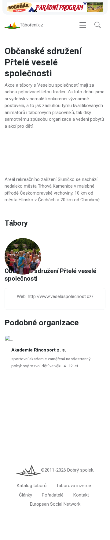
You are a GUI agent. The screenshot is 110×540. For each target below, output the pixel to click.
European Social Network (55, 504)
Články (25, 495)
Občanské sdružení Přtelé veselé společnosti (50, 275)
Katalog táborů (31, 485)
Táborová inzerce (73, 485)
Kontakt (81, 495)
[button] (97, 25)
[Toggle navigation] (83, 25)
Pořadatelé (53, 495)
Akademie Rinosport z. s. (38, 350)
